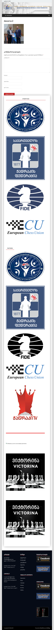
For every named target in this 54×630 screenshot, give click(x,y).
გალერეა (22, 569)
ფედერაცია (23, 557)
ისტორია (22, 564)
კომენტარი (7, 57)
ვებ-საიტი (6, 87)
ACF (12, 628)
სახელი (6, 75)
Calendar (22, 582)
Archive (22, 587)
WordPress (42, 628)
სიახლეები (23, 560)
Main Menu (9, 15)
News (21, 580)
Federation (22, 578)
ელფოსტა (6, 81)
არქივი (22, 567)
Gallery (22, 590)
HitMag (48, 628)
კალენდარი (23, 562)
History (22, 585)
